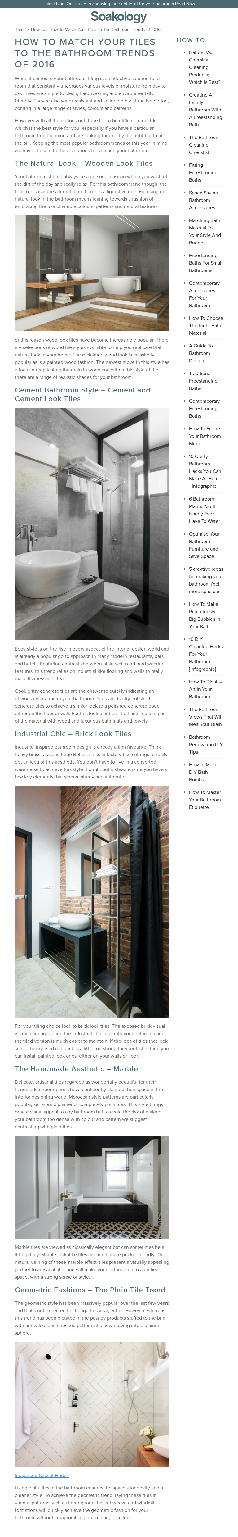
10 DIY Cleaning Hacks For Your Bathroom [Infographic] (206, 654)
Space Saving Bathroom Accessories (203, 200)
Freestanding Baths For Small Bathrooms (206, 263)
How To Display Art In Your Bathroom (205, 689)
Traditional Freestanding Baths (203, 381)
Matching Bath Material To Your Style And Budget (205, 231)
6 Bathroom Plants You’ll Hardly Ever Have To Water (204, 510)
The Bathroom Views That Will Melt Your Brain (206, 717)
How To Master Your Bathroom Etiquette (205, 799)
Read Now (185, 4)
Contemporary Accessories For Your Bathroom (204, 294)
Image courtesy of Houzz (42, 1475)
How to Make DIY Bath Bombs (203, 772)
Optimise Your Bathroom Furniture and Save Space (204, 545)
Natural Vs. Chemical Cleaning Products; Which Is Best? (204, 67)
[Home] (119, 17)
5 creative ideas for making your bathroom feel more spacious (206, 580)
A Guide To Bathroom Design (201, 353)
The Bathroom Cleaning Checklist (204, 145)
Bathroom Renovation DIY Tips (206, 744)
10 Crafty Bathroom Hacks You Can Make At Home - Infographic (205, 471)
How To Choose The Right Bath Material (206, 325)
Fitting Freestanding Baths (203, 172)
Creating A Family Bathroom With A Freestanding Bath (205, 110)
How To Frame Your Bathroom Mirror (205, 436)
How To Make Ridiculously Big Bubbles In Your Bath (204, 615)
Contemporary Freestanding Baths (204, 408)
